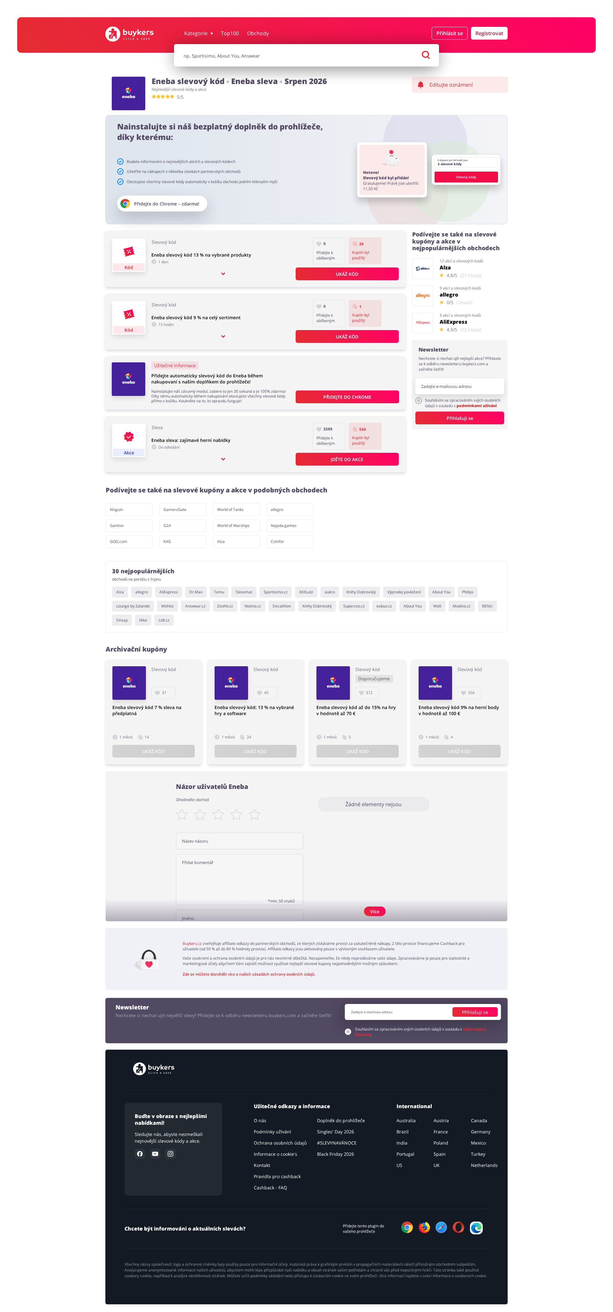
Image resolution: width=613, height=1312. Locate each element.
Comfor (277, 541)
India (402, 1143)
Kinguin (116, 509)
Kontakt (262, 1165)
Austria (441, 1120)
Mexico (478, 1143)
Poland (441, 1143)
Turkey (478, 1154)
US (399, 1165)
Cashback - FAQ (270, 1188)
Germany (480, 1132)
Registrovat (489, 33)
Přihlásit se (449, 33)
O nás (260, 1120)
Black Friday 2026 (335, 1154)
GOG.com (118, 541)
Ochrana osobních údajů (280, 1143)
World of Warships (233, 525)
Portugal (405, 1154)
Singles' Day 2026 (335, 1132)
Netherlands (484, 1165)
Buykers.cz (192, 943)
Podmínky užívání (272, 1132)
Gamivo (117, 525)
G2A (167, 525)
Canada (479, 1120)
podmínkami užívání (477, 405)
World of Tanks (230, 509)
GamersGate (174, 509)
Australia (406, 1120)
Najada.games (284, 525)
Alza (221, 541)
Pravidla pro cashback (277, 1176)
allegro (277, 509)
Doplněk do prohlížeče (341, 1120)
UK (437, 1165)
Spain (440, 1154)
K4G (167, 541)
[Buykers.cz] (136, 34)
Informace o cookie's (275, 1154)
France (441, 1132)
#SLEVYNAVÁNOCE (337, 1143)
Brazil (403, 1132)
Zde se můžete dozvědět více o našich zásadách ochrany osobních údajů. (249, 974)
